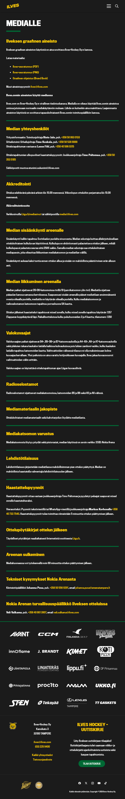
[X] (86, 783)
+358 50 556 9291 (59, 587)
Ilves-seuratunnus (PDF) (26, 66)
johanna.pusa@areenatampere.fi (92, 587)
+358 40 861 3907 (37, 612)
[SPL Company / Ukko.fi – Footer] (106, 685)
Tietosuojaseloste (42, 759)
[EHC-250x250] (39, 785)
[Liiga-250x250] (26, 785)
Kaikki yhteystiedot (42, 755)
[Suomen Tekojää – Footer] (48, 702)
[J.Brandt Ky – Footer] (48, 651)
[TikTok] (105, 783)
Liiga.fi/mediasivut (31, 214)
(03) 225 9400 (42, 746)
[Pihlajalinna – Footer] (19, 685)
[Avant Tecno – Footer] (19, 634)
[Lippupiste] (77, 668)
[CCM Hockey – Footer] (48, 634)
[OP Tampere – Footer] (106, 668)
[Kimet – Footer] (77, 651)
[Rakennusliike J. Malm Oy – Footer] (77, 685)
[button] (109, 6)
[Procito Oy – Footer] (48, 685)
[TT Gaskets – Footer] (106, 702)
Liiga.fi (76, 538)
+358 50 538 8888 (67, 142)
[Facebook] (79, 783)
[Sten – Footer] (19, 702)
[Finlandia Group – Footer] (77, 634)
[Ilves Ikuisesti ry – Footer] (106, 634)
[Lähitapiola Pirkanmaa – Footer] (19, 668)
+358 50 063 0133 (70, 137)
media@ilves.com (69, 214)
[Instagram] (92, 783)
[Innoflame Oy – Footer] (19, 651)
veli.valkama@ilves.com (66, 612)
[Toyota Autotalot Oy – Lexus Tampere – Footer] (77, 702)
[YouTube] (99, 783)
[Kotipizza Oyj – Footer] (106, 651)
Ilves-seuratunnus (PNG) (26, 72)
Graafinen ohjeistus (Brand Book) (30, 78)
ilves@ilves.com (39, 86)
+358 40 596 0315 (64, 146)
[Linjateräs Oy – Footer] (48, 668)
